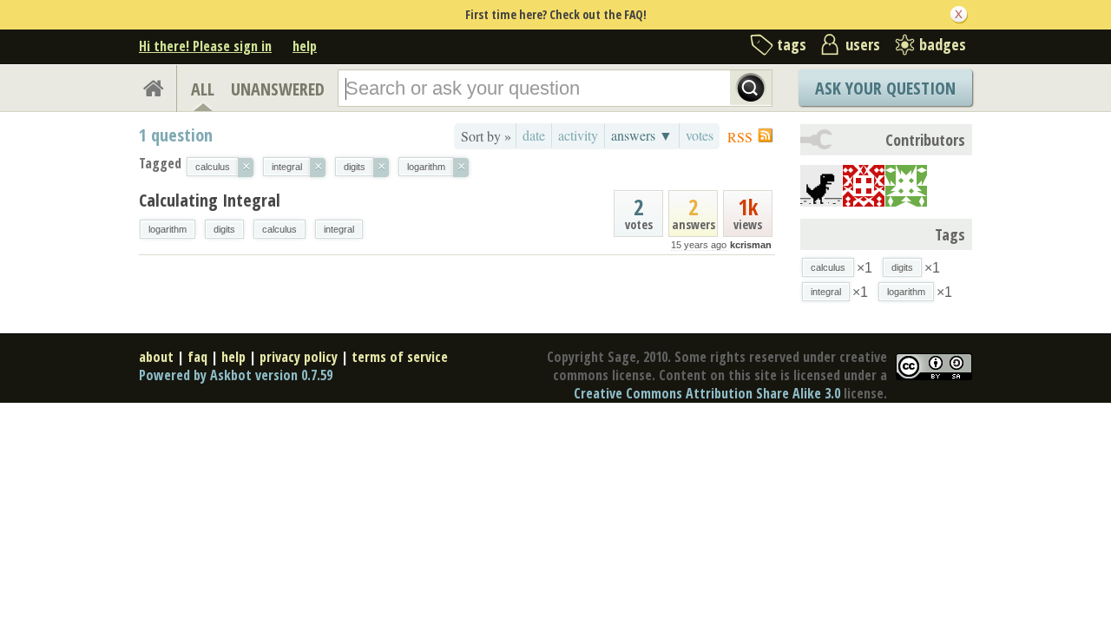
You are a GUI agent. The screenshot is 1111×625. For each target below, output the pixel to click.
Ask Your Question (885, 88)
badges (942, 44)
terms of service (400, 356)
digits (224, 229)
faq (197, 356)
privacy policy (299, 356)
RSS (740, 137)
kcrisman (751, 245)
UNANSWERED (278, 89)
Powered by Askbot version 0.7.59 (235, 375)
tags (791, 44)
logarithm (167, 229)
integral (339, 229)
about (156, 356)
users (862, 44)
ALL (202, 89)
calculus (279, 229)
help (305, 46)
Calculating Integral (209, 200)
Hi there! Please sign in (205, 46)
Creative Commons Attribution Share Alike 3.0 (707, 393)
